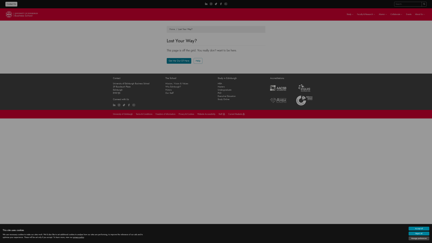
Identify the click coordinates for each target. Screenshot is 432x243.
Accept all (419, 229)
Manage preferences (419, 238)
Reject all (418, 233)
